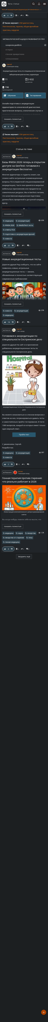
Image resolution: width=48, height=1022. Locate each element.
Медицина (8, 472)
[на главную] (4, 4)
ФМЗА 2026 (9, 225)
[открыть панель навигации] (44, 3)
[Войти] (39, 3)
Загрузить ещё (24, 556)
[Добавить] (43, 1012)
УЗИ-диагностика (26, 23)
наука (20, 533)
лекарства (31, 533)
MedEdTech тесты (26, 225)
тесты (10, 4)
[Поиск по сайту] (33, 3)
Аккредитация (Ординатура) (17, 9)
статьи (16, 4)
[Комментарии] (28, 126)
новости (8, 238)
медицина (9, 221)
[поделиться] (23, 126)
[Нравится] (5, 126)
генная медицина (12, 542)
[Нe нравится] (11, 126)
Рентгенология (9, 26)
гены (31, 537)
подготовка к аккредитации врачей (19, 234)
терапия (19, 26)
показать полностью (12, 119)
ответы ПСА (10, 230)
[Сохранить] (18, 126)
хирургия (15, 30)
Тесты (4, 9)
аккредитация (24, 221)
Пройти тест (24, 434)
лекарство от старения (14, 537)
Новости (7, 156)
